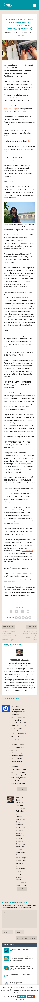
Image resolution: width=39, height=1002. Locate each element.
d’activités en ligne (11, 108)
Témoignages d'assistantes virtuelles (18, 32)
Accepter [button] (21, 996)
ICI (28, 141)
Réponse (21, 789)
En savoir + (19, 999)
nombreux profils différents (24, 573)
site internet (15, 523)
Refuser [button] (31, 996)
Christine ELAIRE (19, 659)
